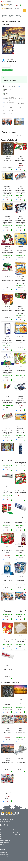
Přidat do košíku (7, 69)
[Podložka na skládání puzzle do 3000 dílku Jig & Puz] (3, 350)
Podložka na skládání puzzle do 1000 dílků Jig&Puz (7, 372)
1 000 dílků (11, 15)
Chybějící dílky (3, 852)
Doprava (2, 834)
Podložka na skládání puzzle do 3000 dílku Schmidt (20, 222)
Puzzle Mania (4, 15)
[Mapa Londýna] (3, 742)
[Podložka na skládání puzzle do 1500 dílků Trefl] (3, 440)
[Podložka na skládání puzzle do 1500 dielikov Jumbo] (16, 500)
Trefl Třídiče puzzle (20, 370)
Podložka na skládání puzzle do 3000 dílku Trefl (20, 192)
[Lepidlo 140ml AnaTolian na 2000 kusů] (3, 530)
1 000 (19, 86)
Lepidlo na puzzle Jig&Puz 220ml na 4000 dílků (20, 462)
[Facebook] (1, 825)
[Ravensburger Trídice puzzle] (16, 260)
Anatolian (20, 306)
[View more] (20, 149)
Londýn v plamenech (20, 703)
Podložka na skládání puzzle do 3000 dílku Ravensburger (7, 192)
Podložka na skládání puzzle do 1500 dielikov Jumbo (20, 492)
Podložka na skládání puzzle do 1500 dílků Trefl (7, 432)
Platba (1, 836)
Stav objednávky (4, 832)
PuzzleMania (7, 156)
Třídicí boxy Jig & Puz (7, 460)
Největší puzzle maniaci (18, 834)
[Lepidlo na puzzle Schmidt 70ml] (3, 678)
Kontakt (2, 844)
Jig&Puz (7, 336)
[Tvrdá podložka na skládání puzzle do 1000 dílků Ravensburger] (16, 410)
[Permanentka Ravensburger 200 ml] (16, 530)
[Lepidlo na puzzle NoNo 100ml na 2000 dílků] (3, 410)
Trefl (21, 186)
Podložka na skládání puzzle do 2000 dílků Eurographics (20, 282)
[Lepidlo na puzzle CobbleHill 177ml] (3, 589)
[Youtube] (4, 825)
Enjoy (20, 699)
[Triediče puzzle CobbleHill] (16, 589)
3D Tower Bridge (20, 762)
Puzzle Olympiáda (4, 842)
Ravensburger (7, 186)
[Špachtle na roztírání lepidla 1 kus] (16, 649)
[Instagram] (7, 825)
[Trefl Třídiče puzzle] (16, 380)
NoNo (7, 396)
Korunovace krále (20, 732)
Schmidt (18, 15)
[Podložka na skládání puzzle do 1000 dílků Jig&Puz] (3, 380)
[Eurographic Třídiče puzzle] (16, 350)
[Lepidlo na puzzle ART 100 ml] (16, 560)
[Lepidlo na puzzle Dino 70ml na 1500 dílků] (3, 500)
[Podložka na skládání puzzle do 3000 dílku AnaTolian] (16, 320)
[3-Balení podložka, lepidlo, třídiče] (16, 440)
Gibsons (20, 728)
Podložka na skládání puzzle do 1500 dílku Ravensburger (7, 222)
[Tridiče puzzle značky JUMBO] (3, 560)
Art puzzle (7, 246)
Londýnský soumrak (7, 762)
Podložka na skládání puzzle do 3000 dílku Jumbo (20, 162)
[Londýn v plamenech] (16, 712)
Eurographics (20, 276)
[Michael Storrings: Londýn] (3, 801)
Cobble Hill (7, 576)
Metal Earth (20, 758)
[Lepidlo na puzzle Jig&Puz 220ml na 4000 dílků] (16, 470)
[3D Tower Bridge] (16, 771)
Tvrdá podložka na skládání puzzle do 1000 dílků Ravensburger (20, 402)
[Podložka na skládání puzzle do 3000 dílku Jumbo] (16, 170)
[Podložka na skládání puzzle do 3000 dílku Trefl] (16, 200)
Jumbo (20, 156)
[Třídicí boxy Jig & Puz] (3, 470)
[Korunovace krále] (16, 742)
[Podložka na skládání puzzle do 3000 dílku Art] (3, 260)
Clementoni (7, 758)
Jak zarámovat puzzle (5, 856)
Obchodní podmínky (5, 840)
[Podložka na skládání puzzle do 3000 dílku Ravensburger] (3, 200)
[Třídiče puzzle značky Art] (3, 289)
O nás (1, 838)
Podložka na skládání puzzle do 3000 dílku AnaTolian (20, 312)
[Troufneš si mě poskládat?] (3, 170)
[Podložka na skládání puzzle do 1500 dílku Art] (3, 320)
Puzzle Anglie (5, 16)
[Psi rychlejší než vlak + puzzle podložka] (3, 619)
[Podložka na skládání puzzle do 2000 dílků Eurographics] (16, 290)
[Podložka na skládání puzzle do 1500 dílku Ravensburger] (3, 230)
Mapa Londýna (7, 732)
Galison (7, 728)
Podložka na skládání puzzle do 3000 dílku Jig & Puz (7, 342)
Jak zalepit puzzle (4, 854)
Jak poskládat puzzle (5, 858)
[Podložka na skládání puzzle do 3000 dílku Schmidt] (16, 230)
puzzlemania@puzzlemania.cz (7, 819)
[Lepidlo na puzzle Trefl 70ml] (3, 649)
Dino (7, 486)
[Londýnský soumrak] (3, 771)
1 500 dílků (7, 760)
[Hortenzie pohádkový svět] (16, 619)
